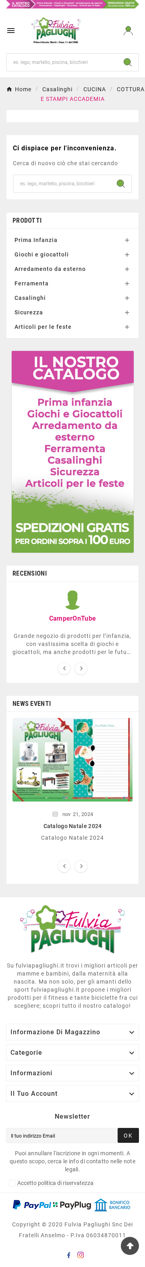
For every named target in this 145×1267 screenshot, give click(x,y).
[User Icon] (128, 30)
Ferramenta (31, 283)
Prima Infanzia (36, 240)
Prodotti (26, 220)
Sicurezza (28, 312)
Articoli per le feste (43, 327)
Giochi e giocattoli (41, 254)
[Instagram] (82, 1256)
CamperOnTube (72, 618)
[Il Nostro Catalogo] (72, 3)
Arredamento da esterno (50, 269)
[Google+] (70, 1256)
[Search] (128, 62)
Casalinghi (30, 298)
